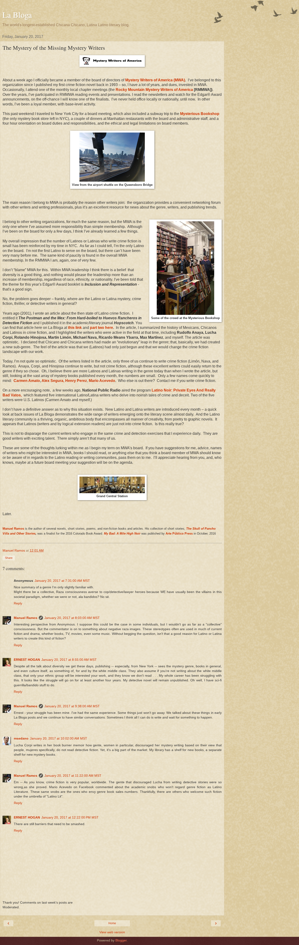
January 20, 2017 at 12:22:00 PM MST (70, 817)
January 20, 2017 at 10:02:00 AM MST (58, 738)
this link (75, 328)
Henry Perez (76, 381)
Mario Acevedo (102, 381)
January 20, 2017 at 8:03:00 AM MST (72, 618)
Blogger (121, 940)
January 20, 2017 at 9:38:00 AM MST (72, 706)
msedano (21, 738)
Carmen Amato (27, 381)
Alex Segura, (53, 381)
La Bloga (17, 14)
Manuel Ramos (13, 528)
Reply (18, 603)
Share (9, 558)
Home (112, 923)
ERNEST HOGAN (27, 659)
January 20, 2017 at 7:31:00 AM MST (62, 580)
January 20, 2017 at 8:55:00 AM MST (69, 659)
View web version (112, 932)
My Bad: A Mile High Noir (122, 533)
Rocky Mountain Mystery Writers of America (155, 90)
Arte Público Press (179, 533)
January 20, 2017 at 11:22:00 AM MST (72, 775)
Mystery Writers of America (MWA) (155, 80)
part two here (101, 328)
